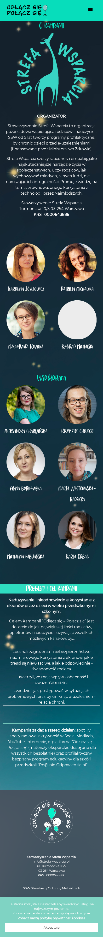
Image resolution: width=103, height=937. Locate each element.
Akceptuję (52, 927)
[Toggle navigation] (90, 10)
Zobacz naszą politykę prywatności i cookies (51, 918)
